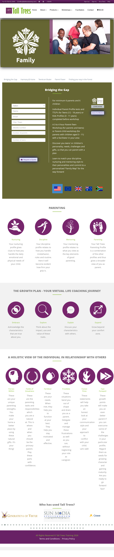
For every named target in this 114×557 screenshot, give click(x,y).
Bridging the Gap (10, 79)
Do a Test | (102, 1)
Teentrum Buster (45, 79)
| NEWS (49, 1)
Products (53, 10)
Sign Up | (87, 1)
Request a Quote (29, 159)
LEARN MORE (97, 107)
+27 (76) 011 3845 (9, 1)
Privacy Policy (68, 538)
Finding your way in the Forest (80, 79)
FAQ (109, 1)
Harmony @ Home (28, 79)
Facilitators (79, 10)
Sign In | (94, 1)
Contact (91, 10)
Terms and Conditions (49, 538)
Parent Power (60, 79)
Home (34, 10)
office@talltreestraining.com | (28, 1)
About (42, 10)
